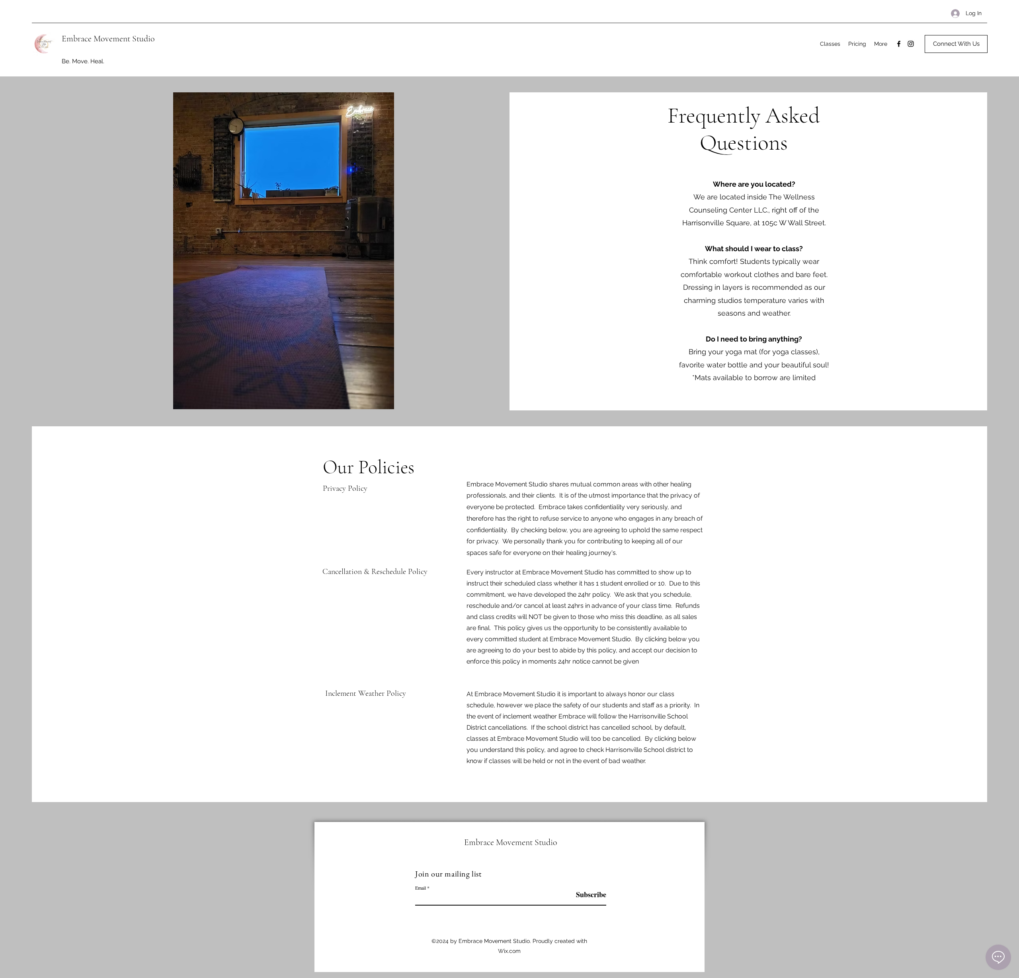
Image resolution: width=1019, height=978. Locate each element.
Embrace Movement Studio (108, 38)
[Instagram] (911, 44)
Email (420, 887)
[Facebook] (899, 44)
